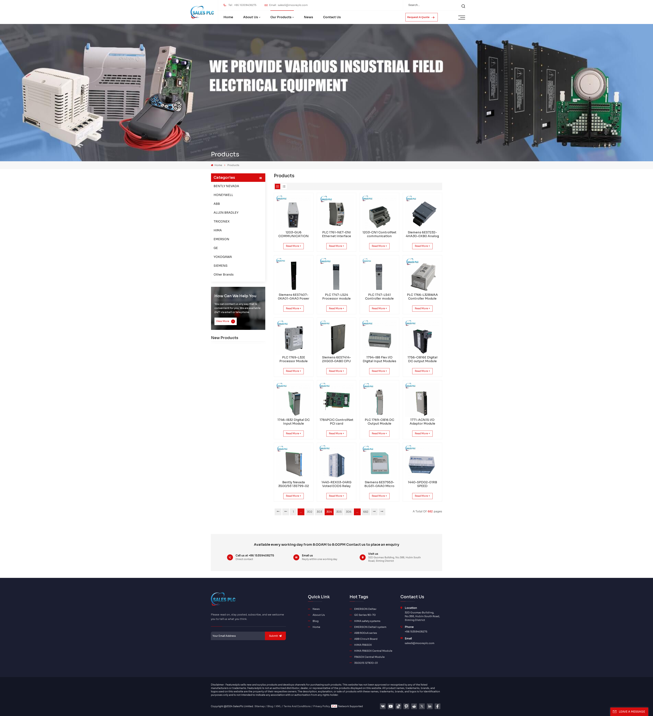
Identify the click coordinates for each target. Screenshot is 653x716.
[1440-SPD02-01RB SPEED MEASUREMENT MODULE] (422, 462)
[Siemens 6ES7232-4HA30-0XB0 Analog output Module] (422, 212)
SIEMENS (221, 266)
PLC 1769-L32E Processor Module (293, 359)
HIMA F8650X (363, 644)
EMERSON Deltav (365, 609)
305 (339, 512)
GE (216, 248)
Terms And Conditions (297, 706)
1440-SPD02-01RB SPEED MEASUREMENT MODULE (422, 484)
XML (278, 706)
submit (273, 635)
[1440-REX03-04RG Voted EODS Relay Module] (336, 462)
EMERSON (221, 239)
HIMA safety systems (367, 621)
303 (319, 512)
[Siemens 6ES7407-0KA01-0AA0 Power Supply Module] (293, 275)
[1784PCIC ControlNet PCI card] (336, 400)
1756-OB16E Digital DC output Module (422, 359)
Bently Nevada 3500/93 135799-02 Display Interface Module (293, 484)
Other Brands (223, 274)
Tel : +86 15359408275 (242, 5)
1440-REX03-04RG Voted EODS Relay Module (336, 484)
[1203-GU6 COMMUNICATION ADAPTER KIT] (293, 212)
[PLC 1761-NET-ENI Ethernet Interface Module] (336, 212)
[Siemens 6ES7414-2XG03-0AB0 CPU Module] (336, 337)
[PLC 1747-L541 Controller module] (379, 275)
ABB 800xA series (365, 633)
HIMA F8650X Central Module (373, 650)
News (308, 17)
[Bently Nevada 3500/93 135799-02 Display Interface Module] (293, 462)
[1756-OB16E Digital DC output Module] (422, 337)
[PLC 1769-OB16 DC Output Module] (379, 400)
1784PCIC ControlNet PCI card (336, 421)
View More (223, 321)
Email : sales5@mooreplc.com (288, 5)
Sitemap (259, 706)
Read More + (293, 246)
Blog (316, 621)
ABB (217, 204)
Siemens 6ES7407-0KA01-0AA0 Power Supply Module (293, 296)
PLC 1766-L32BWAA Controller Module (422, 296)
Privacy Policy (321, 706)
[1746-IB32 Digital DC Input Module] (293, 400)
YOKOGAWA (223, 257)
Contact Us (332, 17)
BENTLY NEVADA (226, 186)
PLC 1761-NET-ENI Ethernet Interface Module (336, 234)
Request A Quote (418, 17)
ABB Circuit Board (366, 638)
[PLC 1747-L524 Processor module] (336, 275)
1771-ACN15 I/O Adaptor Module (422, 421)
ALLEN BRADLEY (226, 213)
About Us (250, 17)
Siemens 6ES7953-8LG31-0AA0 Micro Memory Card (379, 484)
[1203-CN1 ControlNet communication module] (379, 212)
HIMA (218, 230)
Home (228, 17)
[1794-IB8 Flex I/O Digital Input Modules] (379, 337)
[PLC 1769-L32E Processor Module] (293, 337)
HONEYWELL (223, 195)
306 (348, 512)
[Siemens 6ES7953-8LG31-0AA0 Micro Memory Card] (379, 462)
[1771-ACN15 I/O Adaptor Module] (422, 400)
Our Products (280, 17)
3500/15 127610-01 (366, 662)
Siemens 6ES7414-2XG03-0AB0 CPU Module (336, 359)
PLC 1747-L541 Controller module (379, 296)
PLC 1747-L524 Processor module (336, 296)
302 (309, 512)
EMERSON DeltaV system (370, 627)
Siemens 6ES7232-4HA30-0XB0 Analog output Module (422, 234)
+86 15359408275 (416, 631)
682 (365, 512)
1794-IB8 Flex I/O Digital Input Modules (379, 359)
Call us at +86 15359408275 (255, 555)
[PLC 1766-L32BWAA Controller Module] (422, 275)
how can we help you (235, 296)
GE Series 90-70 (365, 614)
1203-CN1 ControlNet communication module (379, 234)
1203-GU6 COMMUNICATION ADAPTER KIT (293, 234)
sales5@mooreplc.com (419, 643)
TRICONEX (222, 221)
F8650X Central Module (369, 657)
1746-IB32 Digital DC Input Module (293, 421)
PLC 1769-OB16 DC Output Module (379, 421)
